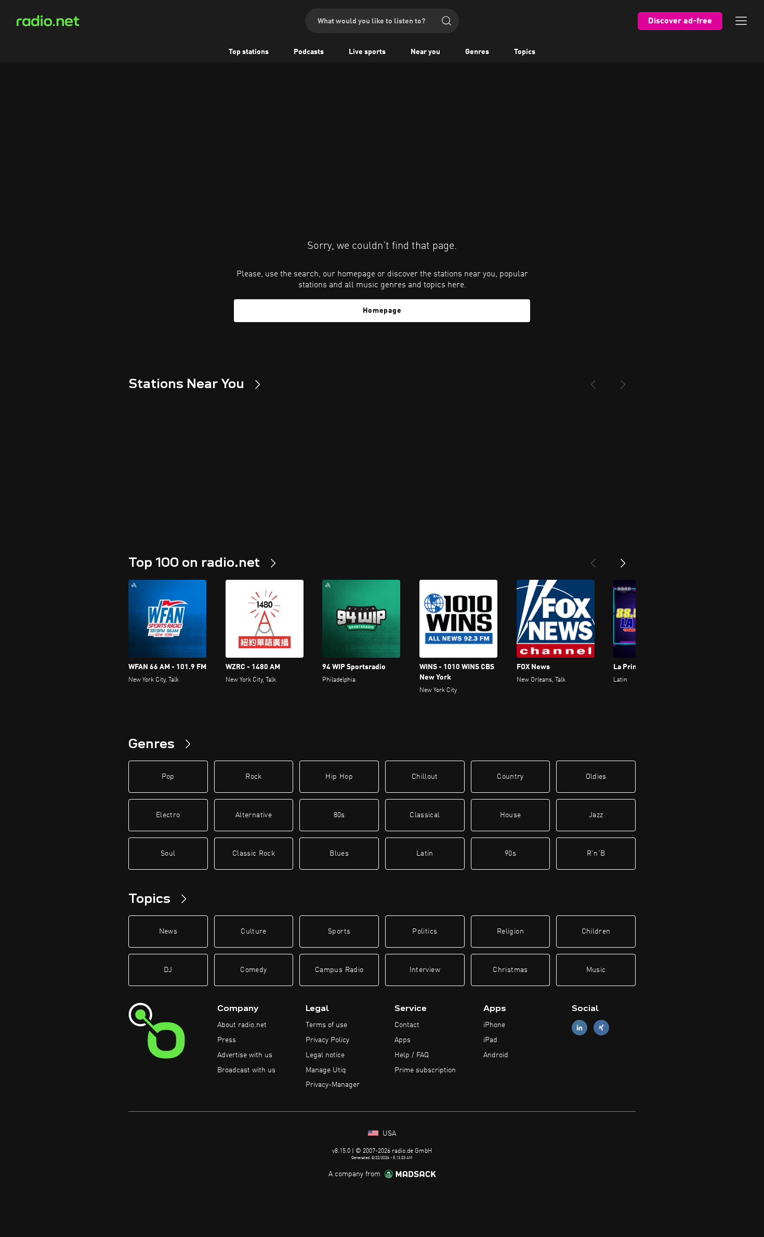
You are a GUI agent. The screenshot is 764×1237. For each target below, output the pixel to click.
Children (596, 931)
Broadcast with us (246, 1070)
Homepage (382, 310)
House (510, 815)
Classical (425, 815)
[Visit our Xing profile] (601, 1027)
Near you (425, 52)
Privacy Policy (327, 1040)
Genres (477, 52)
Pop (168, 776)
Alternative (253, 815)
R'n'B (596, 853)
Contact (406, 1025)
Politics (424, 931)
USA (388, 1133)
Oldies (596, 776)
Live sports (367, 52)
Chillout (425, 776)
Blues (339, 853)
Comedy (253, 970)
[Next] (623, 380)
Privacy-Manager (333, 1084)
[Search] (446, 21)
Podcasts (309, 52)
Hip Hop (338, 776)
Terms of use (326, 1025)
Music (596, 970)
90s (510, 853)
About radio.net (242, 1025)
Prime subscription (425, 1070)
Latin (424, 853)
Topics (524, 52)
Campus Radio (339, 970)
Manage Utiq (326, 1070)
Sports (339, 931)
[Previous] (593, 380)
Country (510, 776)
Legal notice (325, 1055)
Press (226, 1040)
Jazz (596, 815)
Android (495, 1055)
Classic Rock (253, 853)
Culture (253, 931)
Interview (425, 970)
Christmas (510, 970)
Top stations (249, 52)
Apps (402, 1040)
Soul (168, 853)
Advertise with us (244, 1055)
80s (339, 815)
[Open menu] (741, 21)
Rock (253, 776)
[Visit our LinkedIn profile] (579, 1027)
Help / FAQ (411, 1055)
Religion (510, 931)
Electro (168, 815)
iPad (490, 1040)
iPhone (494, 1025)
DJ (168, 970)
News (168, 931)
